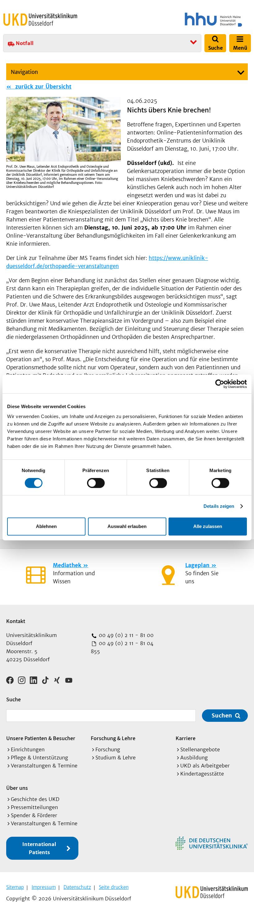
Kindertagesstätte (202, 774)
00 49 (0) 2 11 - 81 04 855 (122, 647)
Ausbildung (194, 757)
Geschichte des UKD (35, 799)
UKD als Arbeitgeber (205, 765)
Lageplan (197, 565)
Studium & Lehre (115, 757)
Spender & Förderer (34, 815)
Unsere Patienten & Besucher (40, 738)
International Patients (39, 848)
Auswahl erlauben (127, 526)
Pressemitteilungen (34, 807)
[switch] (96, 483)
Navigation (24, 72)
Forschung (107, 749)
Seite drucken (114, 887)
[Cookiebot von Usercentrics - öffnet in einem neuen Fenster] (220, 384)
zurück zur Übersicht (42, 86)
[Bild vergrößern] (63, 128)
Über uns (17, 787)
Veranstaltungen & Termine (44, 765)
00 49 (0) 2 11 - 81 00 (125, 635)
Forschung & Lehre (113, 738)
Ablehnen (46, 526)
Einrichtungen (28, 749)
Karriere (185, 738)
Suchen (222, 715)
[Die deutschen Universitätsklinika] (212, 843)
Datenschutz (77, 887)
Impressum (44, 887)
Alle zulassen (207, 526)
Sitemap (15, 887)
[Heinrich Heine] (190, 19)
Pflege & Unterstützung (39, 757)
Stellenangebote (200, 749)
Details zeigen (219, 506)
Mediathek (67, 565)
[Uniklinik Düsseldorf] (40, 19)
